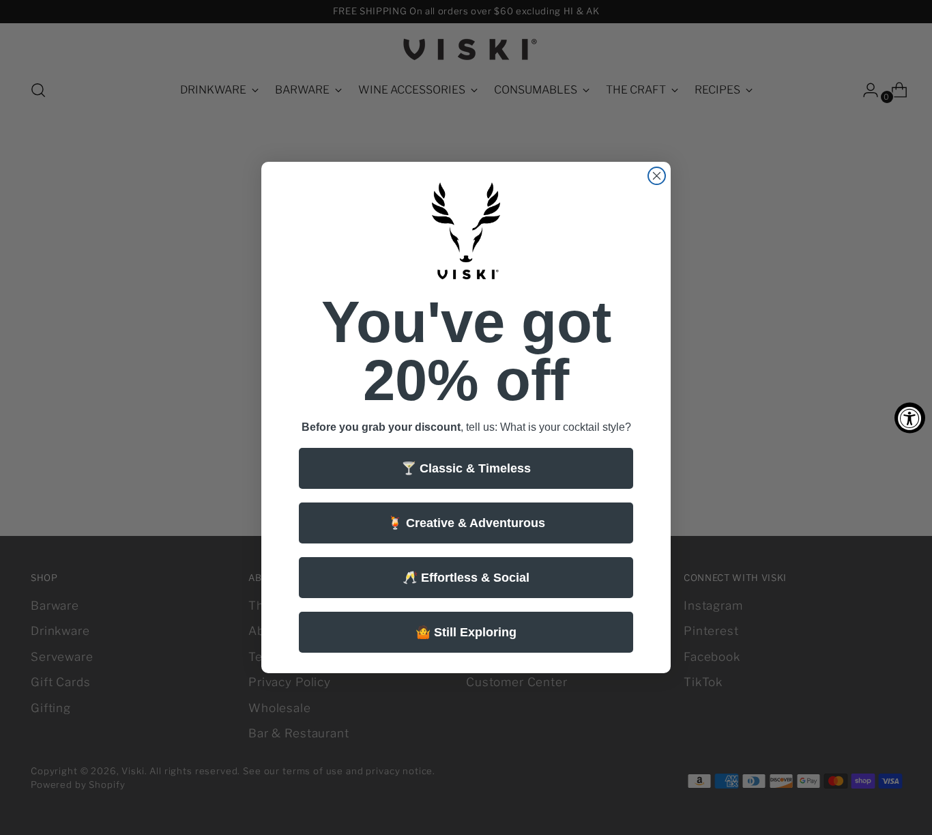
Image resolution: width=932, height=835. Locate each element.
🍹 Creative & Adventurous (466, 523)
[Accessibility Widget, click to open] (909, 417)
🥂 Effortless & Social (466, 577)
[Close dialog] (656, 175)
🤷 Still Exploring (466, 632)
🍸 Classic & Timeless (466, 468)
